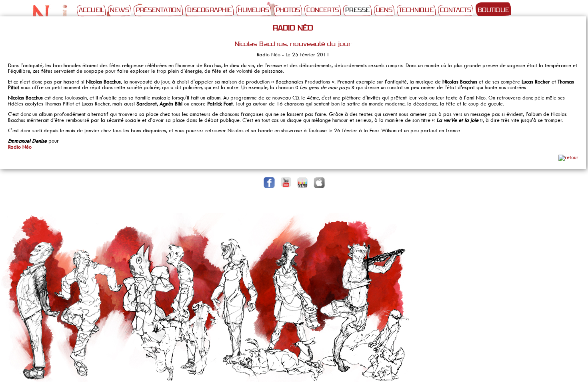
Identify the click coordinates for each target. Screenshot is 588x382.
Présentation (158, 10)
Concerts (322, 10)
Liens (384, 10)
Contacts (455, 10)
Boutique (493, 10)
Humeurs (253, 10)
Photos (288, 10)
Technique (416, 10)
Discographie (209, 10)
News (119, 10)
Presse (357, 10)
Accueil (91, 10)
